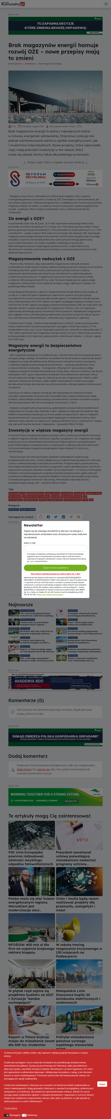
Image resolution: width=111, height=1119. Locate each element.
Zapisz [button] (102, 1084)
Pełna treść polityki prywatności (49, 595)
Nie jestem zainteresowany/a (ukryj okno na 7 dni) (55, 574)
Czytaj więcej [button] (10, 1108)
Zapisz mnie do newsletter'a (55, 568)
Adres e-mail (29, 543)
